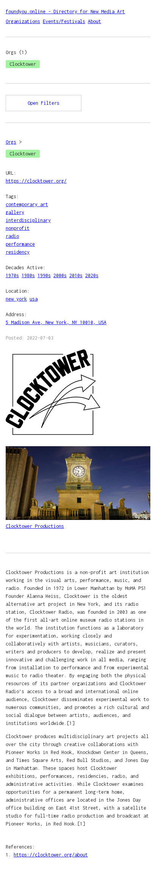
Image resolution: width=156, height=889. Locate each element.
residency (18, 252)
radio (12, 236)
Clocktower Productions (35, 526)
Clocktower (22, 64)
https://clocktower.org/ (36, 181)
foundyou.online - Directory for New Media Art (65, 11)
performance (20, 244)
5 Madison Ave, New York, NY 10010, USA (56, 322)
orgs (11, 142)
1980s (28, 275)
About (94, 21)
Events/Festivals (64, 21)
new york (16, 299)
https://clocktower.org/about (51, 855)
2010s (76, 275)
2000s (60, 275)
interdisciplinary (28, 220)
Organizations (23, 21)
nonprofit (18, 228)
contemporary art (27, 204)
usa (33, 299)
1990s (44, 275)
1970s (12, 275)
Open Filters (43, 103)
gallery (15, 212)
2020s (91, 275)
